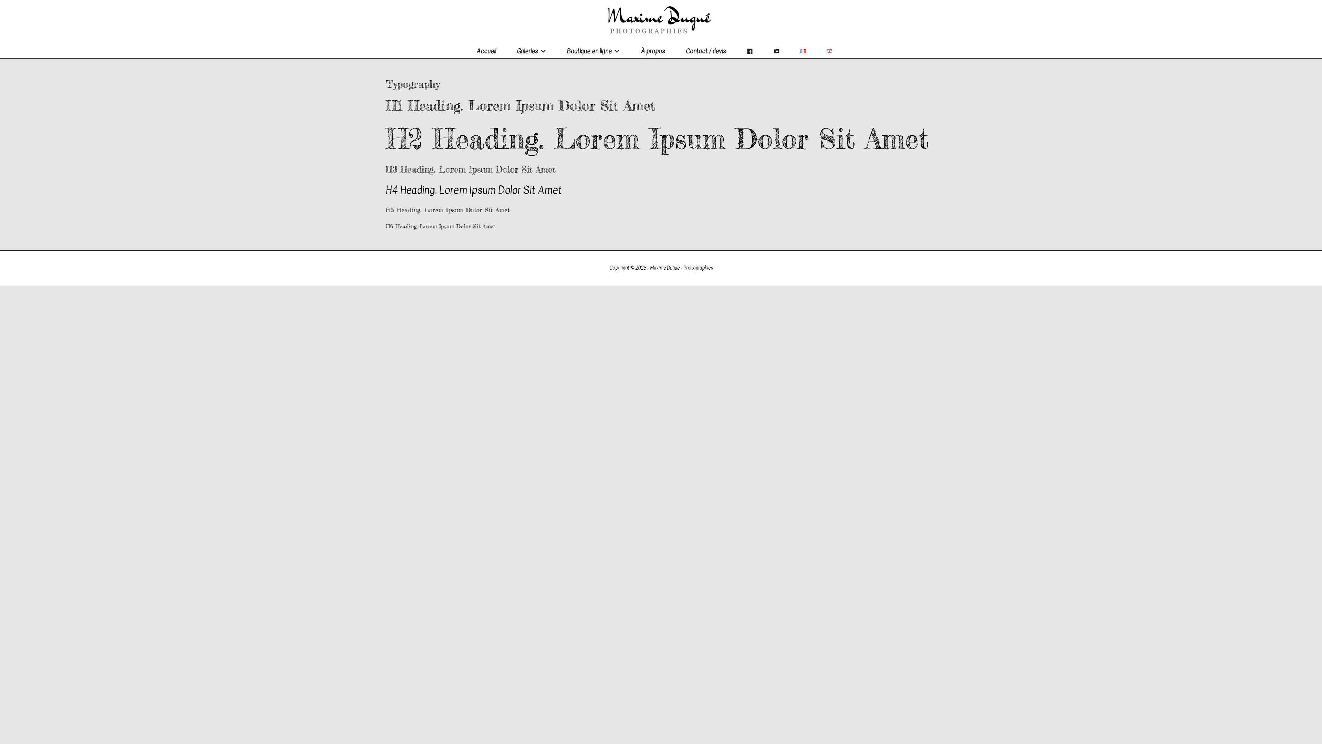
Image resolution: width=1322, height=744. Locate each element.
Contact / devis (706, 51)
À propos (653, 51)
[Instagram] (776, 51)
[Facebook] (749, 51)
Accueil (486, 51)
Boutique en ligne (589, 51)
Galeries (527, 51)
